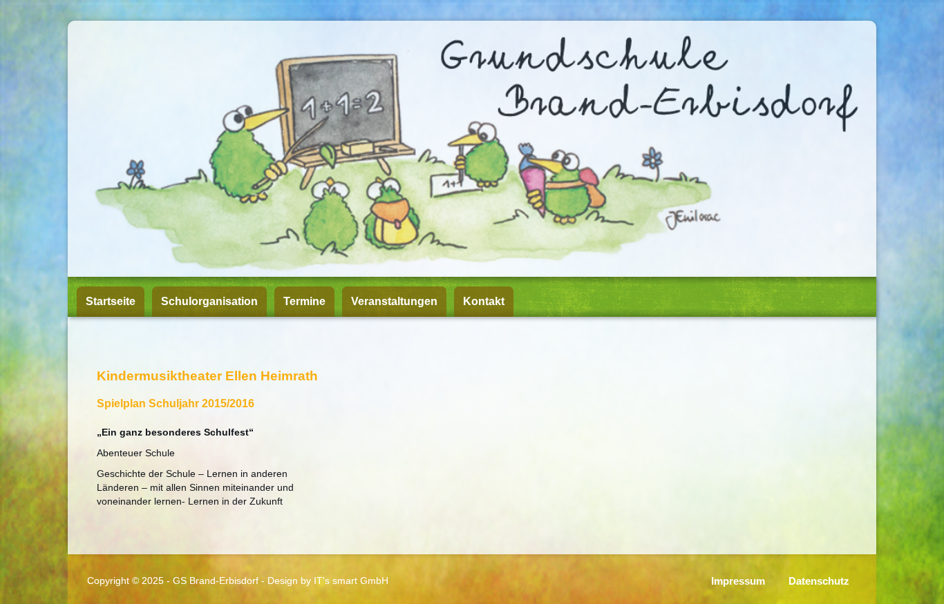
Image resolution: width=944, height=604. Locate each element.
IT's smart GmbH (351, 580)
